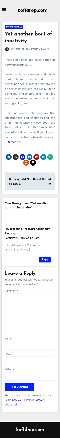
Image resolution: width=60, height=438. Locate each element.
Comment (11, 290)
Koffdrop (19, 48)
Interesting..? (14, 26)
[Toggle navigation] (4, 9)
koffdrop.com (33, 10)
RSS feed (10, 142)
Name (8, 338)
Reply (45, 259)
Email (8, 354)
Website (9, 369)
